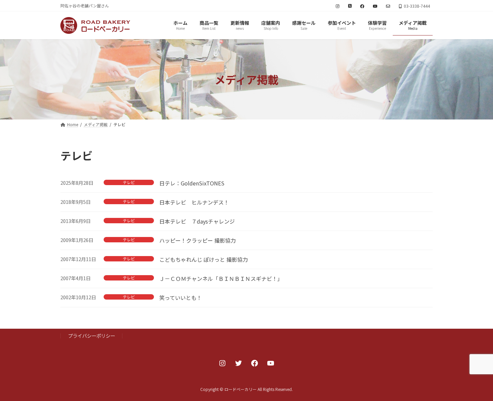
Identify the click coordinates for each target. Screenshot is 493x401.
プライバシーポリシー (91, 335)
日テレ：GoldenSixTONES (191, 183)
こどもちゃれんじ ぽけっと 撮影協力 (203, 259)
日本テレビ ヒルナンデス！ (194, 202)
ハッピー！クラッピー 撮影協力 (197, 240)
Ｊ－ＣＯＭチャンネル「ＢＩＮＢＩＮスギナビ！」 (221, 278)
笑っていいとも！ (180, 298)
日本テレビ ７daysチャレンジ (197, 221)
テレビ (129, 182)
